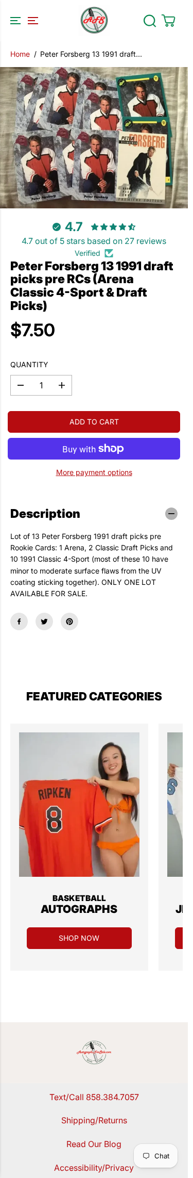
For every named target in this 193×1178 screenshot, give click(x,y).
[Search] (150, 20)
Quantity (29, 364)
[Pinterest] (69, 621)
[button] (22, 20)
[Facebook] (19, 621)
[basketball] (79, 804)
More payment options (94, 472)
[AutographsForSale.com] (94, 20)
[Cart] (168, 20)
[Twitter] (44, 621)
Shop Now (79, 938)
